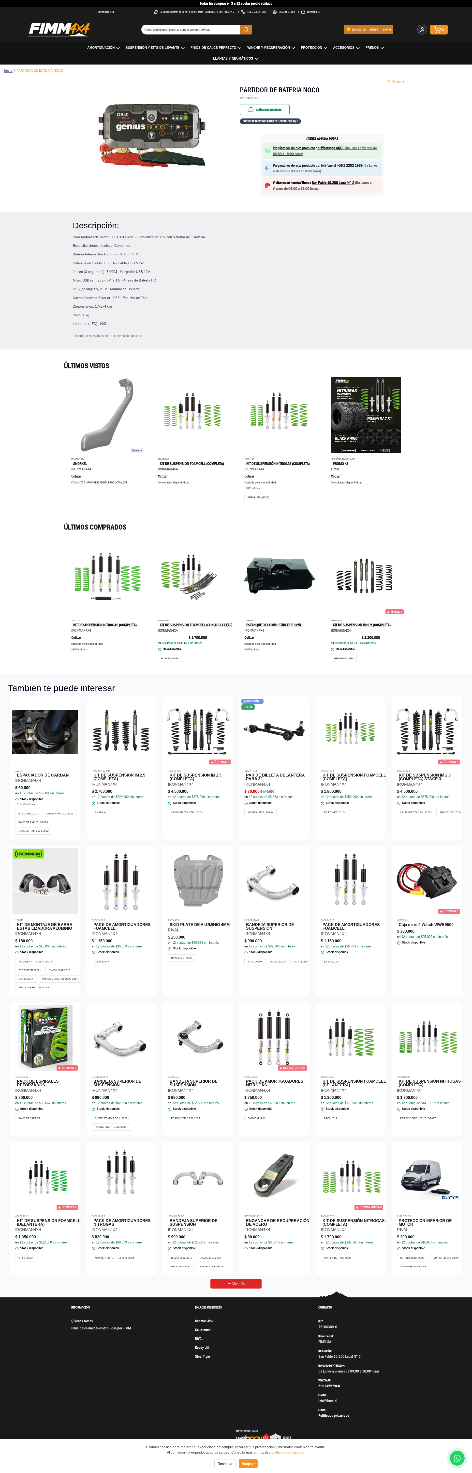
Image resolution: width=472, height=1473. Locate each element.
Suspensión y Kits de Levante (152, 48)
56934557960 (287, 12)
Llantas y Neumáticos (233, 58)
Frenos (372, 48)
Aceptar (248, 1464)
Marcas (387, 29)
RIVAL (199, 1338)
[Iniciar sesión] (422, 29)
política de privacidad (287, 1452)
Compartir (398, 81)
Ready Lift (202, 1347)
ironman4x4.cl (105, 12)
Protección (311, 48)
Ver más (238, 1284)
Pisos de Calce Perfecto (213, 48)
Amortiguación (101, 48)
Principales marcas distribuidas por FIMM (101, 1328)
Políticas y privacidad (333, 1415)
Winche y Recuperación (268, 48)
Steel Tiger (202, 1356)
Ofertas (374, 29)
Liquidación (359, 29)
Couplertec (202, 1329)
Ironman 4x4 (204, 1321)
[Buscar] (246, 29)
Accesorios (343, 48)
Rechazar (225, 1464)
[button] (149, 137)
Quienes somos (82, 1321)
